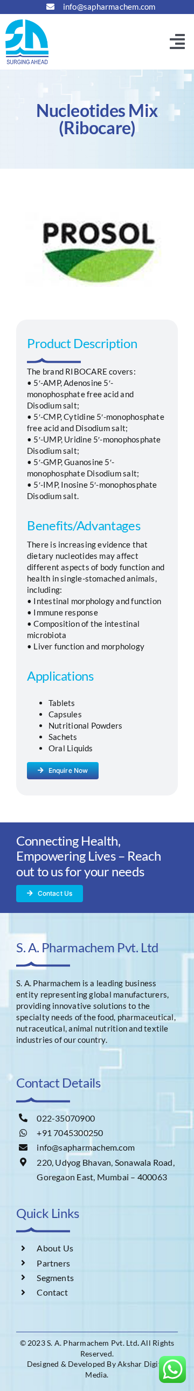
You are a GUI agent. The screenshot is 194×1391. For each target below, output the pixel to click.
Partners (53, 1263)
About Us (55, 1248)
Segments (55, 1277)
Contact (52, 1292)
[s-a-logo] (26, 23)
